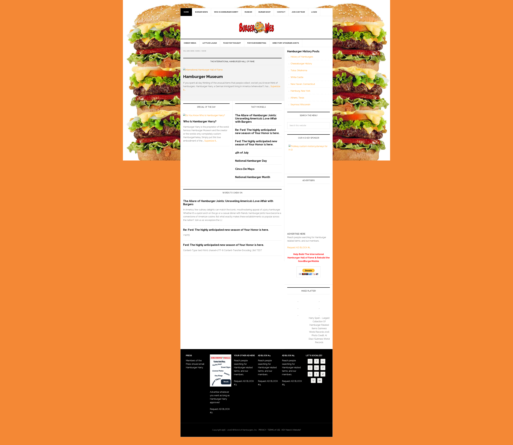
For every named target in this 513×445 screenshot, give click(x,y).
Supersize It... (210, 141)
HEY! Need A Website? (291, 430)
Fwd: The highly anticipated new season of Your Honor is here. (256, 143)
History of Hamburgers (302, 57)
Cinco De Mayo (244, 169)
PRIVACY (262, 430)
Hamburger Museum (203, 76)
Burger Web (256, 27)
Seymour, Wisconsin (300, 104)
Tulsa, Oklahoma (299, 70)
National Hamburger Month (252, 177)
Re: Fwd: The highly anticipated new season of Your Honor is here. (257, 131)
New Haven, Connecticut (303, 84)
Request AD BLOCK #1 (298, 247)
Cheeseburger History (301, 63)
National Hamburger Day (251, 160)
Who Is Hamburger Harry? (199, 121)
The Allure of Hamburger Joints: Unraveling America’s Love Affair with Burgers (256, 118)
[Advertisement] (309, 209)
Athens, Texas (297, 97)
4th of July (242, 152)
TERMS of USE (274, 430)
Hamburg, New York (300, 91)
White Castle (297, 77)
